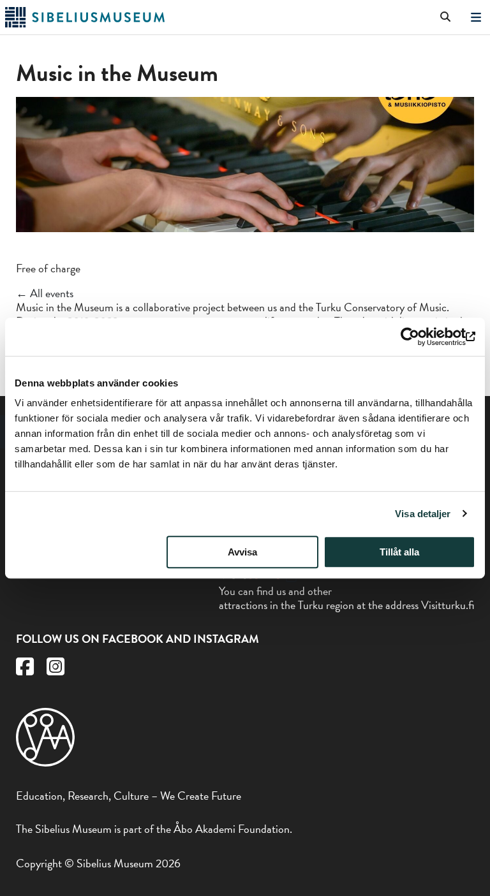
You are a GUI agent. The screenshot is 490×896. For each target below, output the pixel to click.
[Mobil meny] (476, 17)
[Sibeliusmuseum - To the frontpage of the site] (85, 23)
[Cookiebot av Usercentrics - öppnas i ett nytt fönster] (419, 336)
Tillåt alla (399, 552)
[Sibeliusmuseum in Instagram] (55, 670)
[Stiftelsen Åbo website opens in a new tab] (45, 762)
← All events (44, 293)
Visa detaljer (422, 513)
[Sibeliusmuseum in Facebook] (25, 670)
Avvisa (242, 552)
